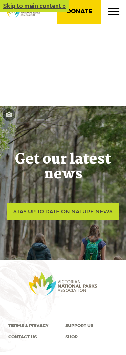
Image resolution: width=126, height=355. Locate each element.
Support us (79, 325)
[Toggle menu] (113, 13)
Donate (79, 11)
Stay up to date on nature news (63, 211)
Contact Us (22, 337)
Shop (71, 337)
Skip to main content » (34, 5)
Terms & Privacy (28, 325)
